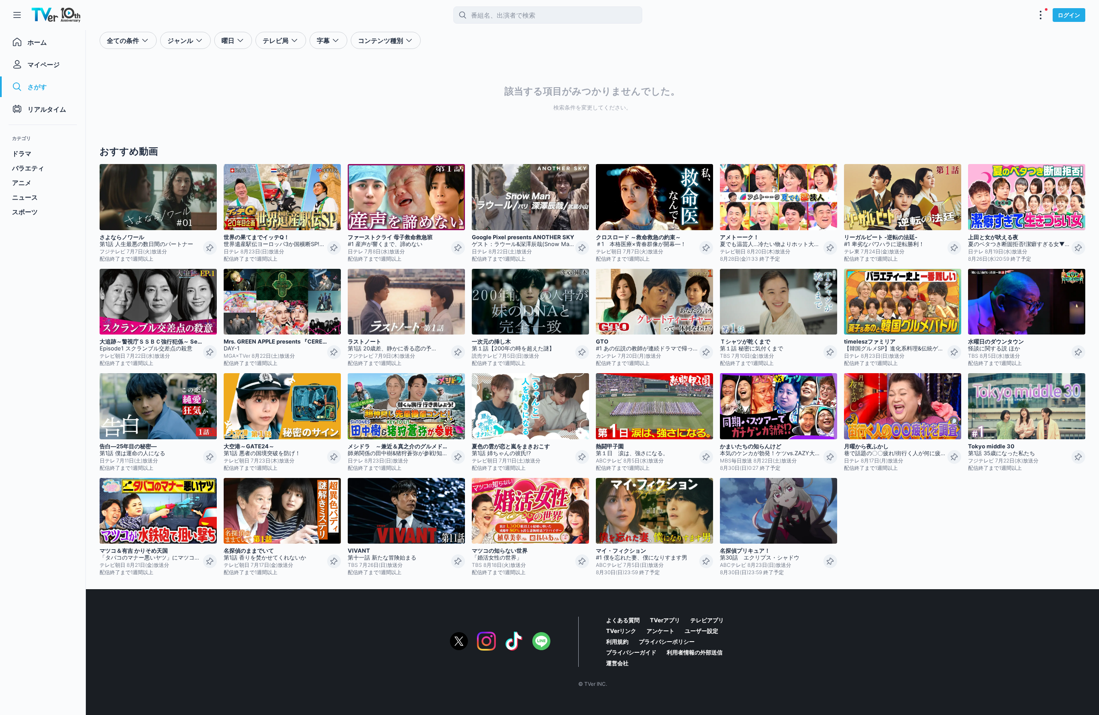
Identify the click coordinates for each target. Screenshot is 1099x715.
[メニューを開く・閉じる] (1040, 15)
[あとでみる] (210, 248)
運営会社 (617, 663)
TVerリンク (621, 630)
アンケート (660, 630)
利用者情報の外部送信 (695, 652)
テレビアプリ (707, 620)
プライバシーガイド (631, 652)
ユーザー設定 (701, 630)
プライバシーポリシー (667, 641)
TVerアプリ (665, 620)
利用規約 (617, 641)
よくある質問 (623, 620)
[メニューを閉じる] (17, 15)
